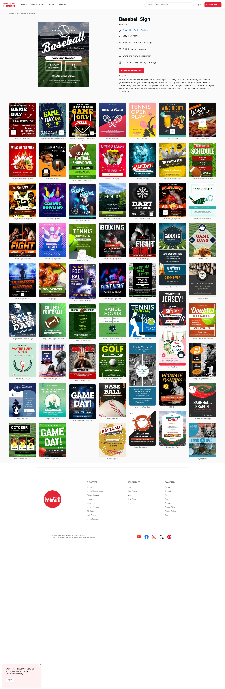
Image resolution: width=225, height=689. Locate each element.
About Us (168, 491)
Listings (90, 499)
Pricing (51, 5)
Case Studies (133, 491)
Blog (129, 495)
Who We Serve (38, 5)
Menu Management (95, 491)
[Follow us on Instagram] (154, 536)
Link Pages (91, 515)
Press (167, 495)
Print (129, 487)
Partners (168, 499)
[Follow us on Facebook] (146, 536)
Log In (199, 5)
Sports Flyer (21, 13)
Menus (12, 13)
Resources (62, 5)
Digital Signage (93, 495)
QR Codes (91, 511)
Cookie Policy (16, 673)
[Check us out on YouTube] (139, 536)
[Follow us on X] (162, 536)
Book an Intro (211, 5)
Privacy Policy (170, 511)
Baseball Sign (34, 13)
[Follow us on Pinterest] (169, 536)
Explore (131, 503)
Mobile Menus (93, 507)
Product (23, 5)
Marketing (91, 503)
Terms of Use (170, 507)
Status (167, 515)
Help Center (132, 499)
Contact (168, 503)
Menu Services (93, 519)
